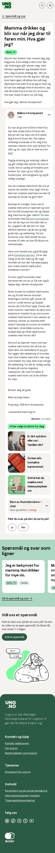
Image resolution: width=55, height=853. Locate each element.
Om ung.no (11, 748)
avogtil (43, 350)
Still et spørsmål (14, 637)
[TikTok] (13, 821)
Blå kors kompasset (37, 218)
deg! (10, 153)
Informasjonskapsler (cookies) (22, 795)
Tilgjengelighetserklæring (20, 800)
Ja (12, 527)
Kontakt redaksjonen (17, 743)
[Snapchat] (7, 821)
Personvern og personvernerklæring (26, 790)
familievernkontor (24, 255)
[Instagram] (19, 821)
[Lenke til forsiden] (7, 5)
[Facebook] (25, 821)
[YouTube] (31, 821)
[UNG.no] (27, 704)
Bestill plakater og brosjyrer (21, 753)
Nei (23, 527)
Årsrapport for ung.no (18, 772)
